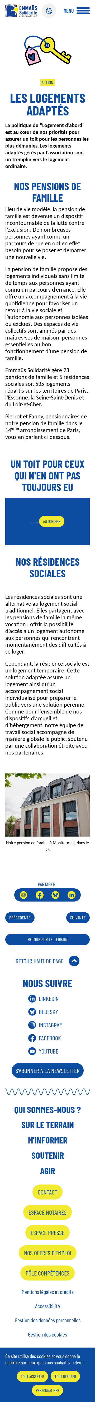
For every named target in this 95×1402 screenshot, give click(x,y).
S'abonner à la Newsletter (48, 1070)
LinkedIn (71, 895)
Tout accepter (32, 1376)
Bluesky (55, 895)
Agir (47, 1170)
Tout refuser (65, 1376)
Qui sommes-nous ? (47, 1109)
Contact (47, 1192)
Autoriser (51, 521)
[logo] (21, 10)
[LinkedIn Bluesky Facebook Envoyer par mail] (47, 895)
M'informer (47, 1139)
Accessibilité (47, 1306)
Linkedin (49, 998)
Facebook (40, 895)
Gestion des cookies (47, 1334)
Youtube (48, 1051)
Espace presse (47, 1232)
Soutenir (47, 1155)
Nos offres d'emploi (47, 1253)
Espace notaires (47, 1212)
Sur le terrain (47, 1124)
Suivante (78, 917)
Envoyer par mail (23, 895)
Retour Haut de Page (40, 961)
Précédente (20, 917)
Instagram (51, 1025)
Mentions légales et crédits (48, 1291)
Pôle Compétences (47, 1273)
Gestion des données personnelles (47, 1320)
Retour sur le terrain (48, 939)
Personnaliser (47, 1390)
